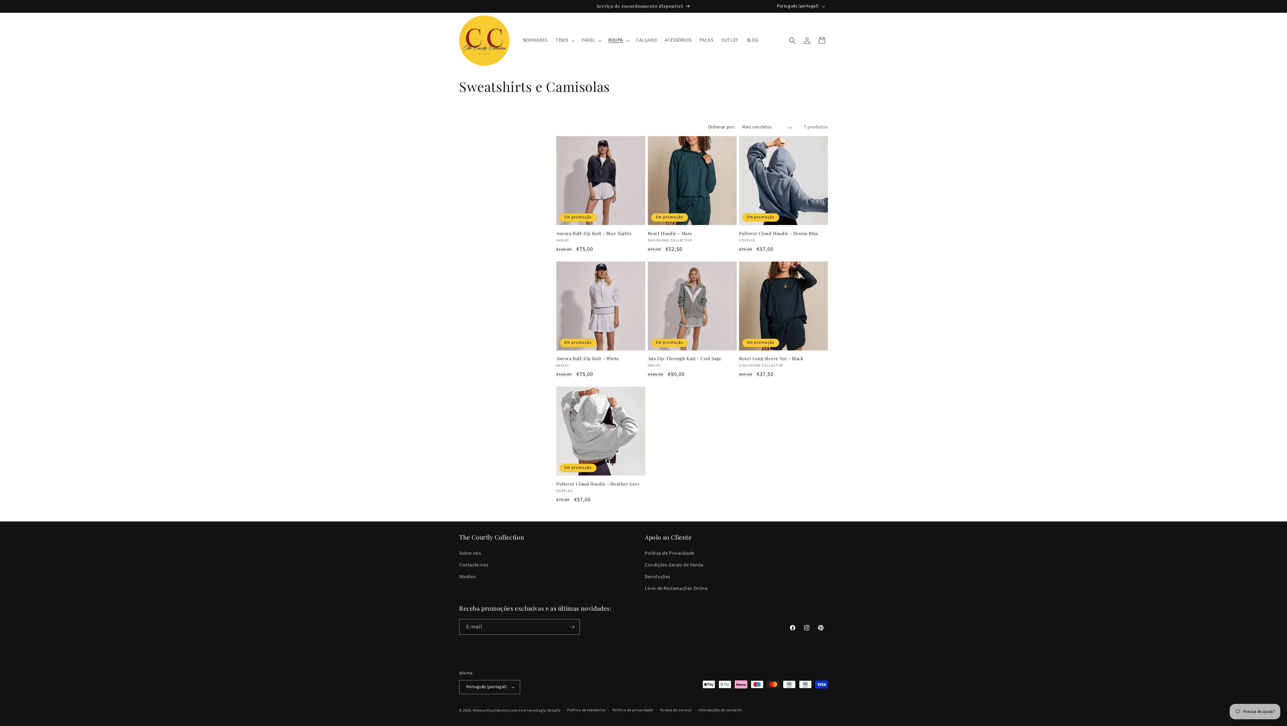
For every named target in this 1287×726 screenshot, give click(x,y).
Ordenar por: (721, 127)
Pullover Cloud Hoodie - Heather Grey (598, 484)
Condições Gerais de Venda (674, 564)
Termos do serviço (675, 710)
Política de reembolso (586, 710)
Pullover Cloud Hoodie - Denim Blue (778, 233)
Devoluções (657, 576)
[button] (564, 40)
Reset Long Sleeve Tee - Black (771, 358)
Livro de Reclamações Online (676, 588)
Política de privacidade (632, 710)
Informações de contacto (720, 710)
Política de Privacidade (669, 553)
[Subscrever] (572, 627)
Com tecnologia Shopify (539, 710)
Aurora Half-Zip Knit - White (587, 358)
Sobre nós (470, 553)
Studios (467, 576)
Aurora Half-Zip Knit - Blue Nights (593, 233)
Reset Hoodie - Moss (670, 233)
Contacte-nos (473, 564)
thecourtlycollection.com (495, 710)
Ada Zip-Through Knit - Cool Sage (685, 358)
